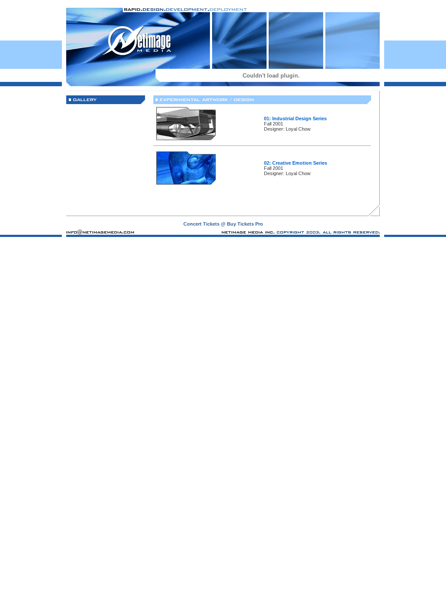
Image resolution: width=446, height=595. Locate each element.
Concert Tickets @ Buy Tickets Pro (223, 224)
